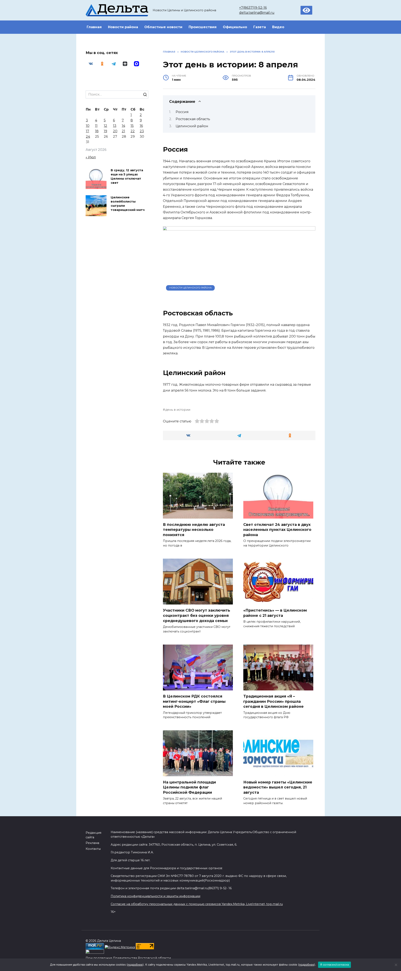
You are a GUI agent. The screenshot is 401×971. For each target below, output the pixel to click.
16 (141, 126)
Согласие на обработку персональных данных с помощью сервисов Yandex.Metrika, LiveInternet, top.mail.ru (197, 904)
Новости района (123, 27)
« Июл (91, 157)
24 (88, 137)
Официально (235, 27)
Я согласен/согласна (334, 964)
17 (87, 131)
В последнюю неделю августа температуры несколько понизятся (194, 529)
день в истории (177, 410)
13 (114, 126)
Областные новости (163, 27)
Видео (278, 27)
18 (97, 131)
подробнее (135, 964)
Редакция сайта (93, 835)
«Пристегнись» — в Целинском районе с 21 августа (275, 613)
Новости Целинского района (190, 287)
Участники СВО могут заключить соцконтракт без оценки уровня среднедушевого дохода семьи (196, 615)
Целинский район (192, 126)
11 (96, 126)
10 (87, 126)
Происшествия (203, 27)
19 (105, 131)
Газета (259, 27)
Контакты (93, 849)
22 (133, 131)
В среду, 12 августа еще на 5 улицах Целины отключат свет (127, 176)
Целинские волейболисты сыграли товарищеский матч (128, 203)
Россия (182, 112)
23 (142, 131)
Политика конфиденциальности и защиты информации (155, 896)
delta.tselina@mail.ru (256, 13)
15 (132, 126)
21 (123, 131)
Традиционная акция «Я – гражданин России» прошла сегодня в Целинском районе (273, 701)
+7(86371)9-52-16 (253, 8)
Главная (94, 27)
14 (123, 126)
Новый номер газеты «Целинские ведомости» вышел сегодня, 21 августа (277, 787)
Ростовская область (193, 119)
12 (105, 126)
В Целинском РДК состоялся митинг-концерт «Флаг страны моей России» (194, 701)
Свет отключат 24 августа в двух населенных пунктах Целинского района (277, 529)
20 (115, 131)
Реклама (92, 843)
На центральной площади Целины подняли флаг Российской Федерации (189, 787)
